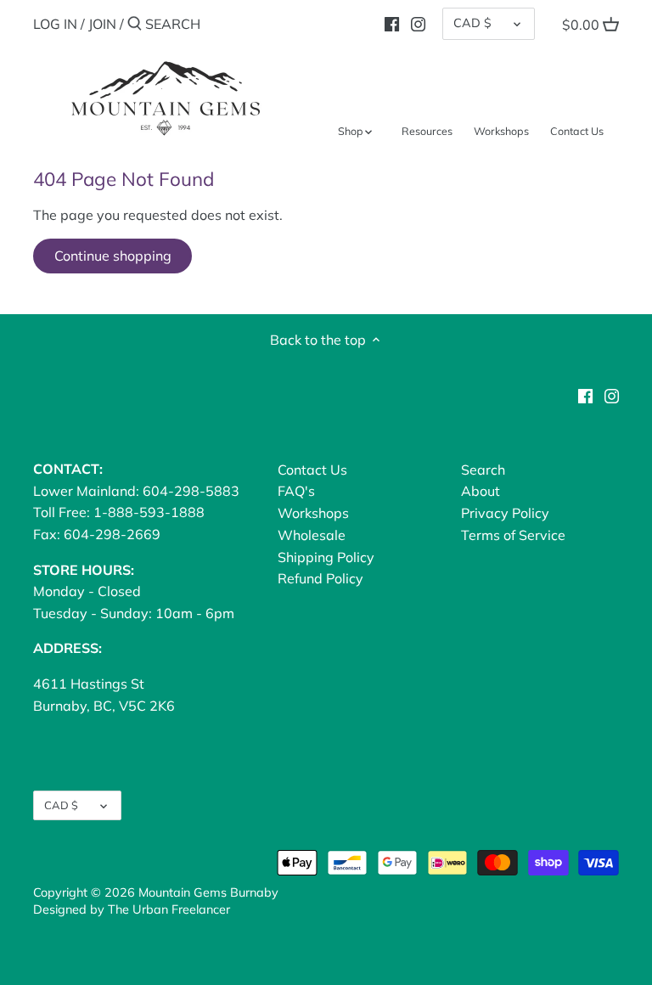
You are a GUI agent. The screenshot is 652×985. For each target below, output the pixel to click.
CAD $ (472, 23)
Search (483, 469)
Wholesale (312, 534)
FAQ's (296, 490)
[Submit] (134, 24)
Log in (55, 23)
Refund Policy (320, 578)
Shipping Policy (326, 557)
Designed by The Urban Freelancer (131, 909)
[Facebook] (392, 23)
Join (102, 23)
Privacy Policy (505, 512)
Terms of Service (513, 534)
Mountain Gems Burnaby (208, 892)
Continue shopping (112, 255)
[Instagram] (418, 23)
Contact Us (312, 469)
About (480, 490)
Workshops (313, 512)
